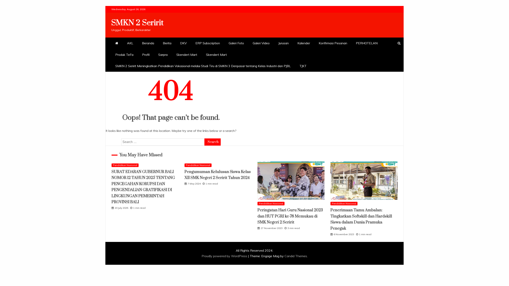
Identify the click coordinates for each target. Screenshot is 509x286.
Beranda (148, 43)
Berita (167, 43)
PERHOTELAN (367, 43)
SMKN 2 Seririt (137, 23)
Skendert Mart (186, 55)
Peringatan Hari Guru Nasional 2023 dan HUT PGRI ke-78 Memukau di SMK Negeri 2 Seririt (290, 216)
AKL (130, 43)
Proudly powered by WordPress (225, 256)
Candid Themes (296, 256)
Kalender (303, 43)
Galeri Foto (236, 43)
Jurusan (283, 43)
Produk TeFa (124, 55)
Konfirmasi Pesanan (333, 43)
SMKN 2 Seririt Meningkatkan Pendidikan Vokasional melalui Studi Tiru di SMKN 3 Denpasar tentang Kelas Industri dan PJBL (203, 66)
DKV (183, 43)
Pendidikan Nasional (125, 165)
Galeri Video (261, 43)
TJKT (303, 66)
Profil (146, 55)
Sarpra (163, 55)
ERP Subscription (207, 43)
